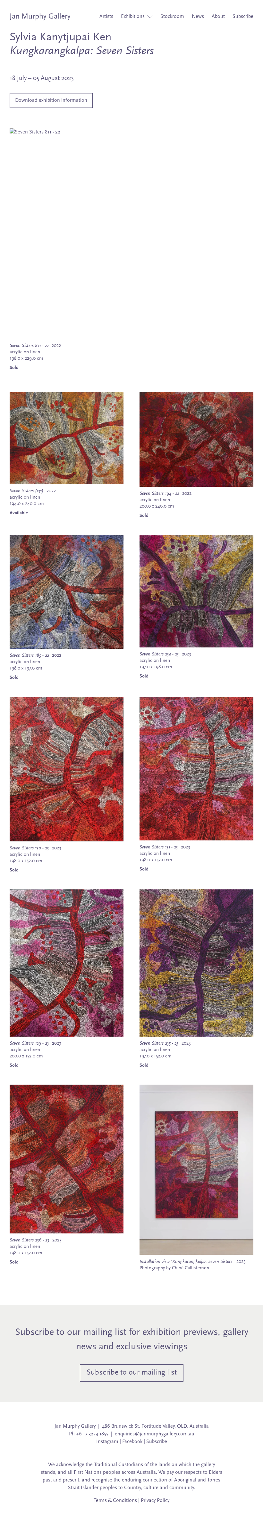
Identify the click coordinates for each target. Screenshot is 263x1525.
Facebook (132, 1441)
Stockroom (172, 16)
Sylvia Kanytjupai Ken (61, 37)
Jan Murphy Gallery (40, 16)
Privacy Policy (155, 1500)
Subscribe (243, 16)
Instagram (107, 1441)
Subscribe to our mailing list (132, 1373)
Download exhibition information (51, 100)
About (218, 16)
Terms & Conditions (115, 1500)
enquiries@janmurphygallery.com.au (154, 1434)
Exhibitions (133, 16)
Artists (106, 16)
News (198, 16)
